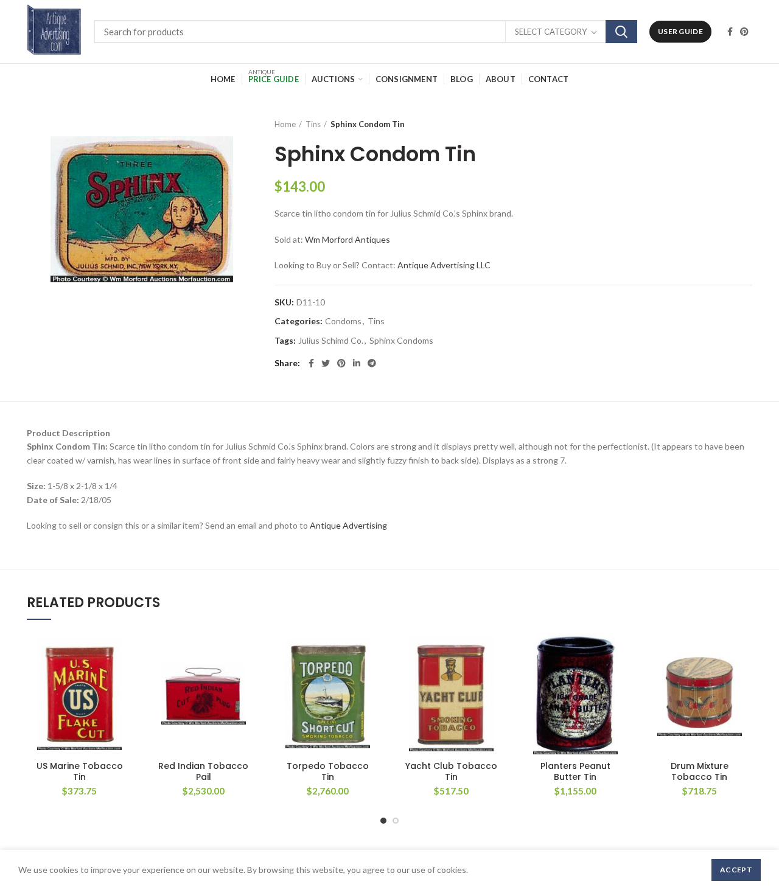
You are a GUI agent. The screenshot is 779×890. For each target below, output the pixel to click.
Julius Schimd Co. (330, 341)
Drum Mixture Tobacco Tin (699, 771)
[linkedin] (356, 363)
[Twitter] (326, 363)
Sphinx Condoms (401, 341)
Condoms (343, 321)
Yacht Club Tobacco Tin (451, 771)
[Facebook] (730, 32)
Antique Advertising (348, 525)
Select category (551, 32)
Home (285, 124)
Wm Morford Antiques (347, 239)
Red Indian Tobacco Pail (203, 771)
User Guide (680, 31)
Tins (313, 124)
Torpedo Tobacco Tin (328, 771)
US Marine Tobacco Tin (80, 771)
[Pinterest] (744, 32)
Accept (736, 869)
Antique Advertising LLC (444, 265)
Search (621, 31)
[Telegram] (372, 363)
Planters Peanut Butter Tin (575, 771)
